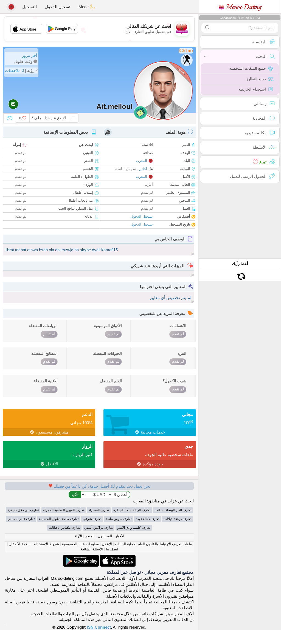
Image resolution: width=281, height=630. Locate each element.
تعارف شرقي (92, 519)
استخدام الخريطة (252, 89)
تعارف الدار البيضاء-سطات (173, 510)
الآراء (78, 536)
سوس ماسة (125, 168)
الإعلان (107, 544)
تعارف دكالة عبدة (147, 519)
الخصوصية (69, 544)
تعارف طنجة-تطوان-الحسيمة (58, 519)
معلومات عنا (89, 544)
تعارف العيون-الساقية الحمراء (63, 510)
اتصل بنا (112, 549)
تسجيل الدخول (57, 6)
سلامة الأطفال (19, 544)
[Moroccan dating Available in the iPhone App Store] (117, 557)
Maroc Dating (242, 7)
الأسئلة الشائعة (91, 549)
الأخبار (119, 536)
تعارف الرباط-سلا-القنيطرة (131, 510)
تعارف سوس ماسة (118, 519)
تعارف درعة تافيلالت (177, 519)
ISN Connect (99, 627)
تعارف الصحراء (98, 510)
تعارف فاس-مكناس (21, 519)
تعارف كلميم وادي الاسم (133, 528)
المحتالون (105, 536)
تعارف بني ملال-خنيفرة (23, 510)
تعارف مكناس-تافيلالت (64, 528)
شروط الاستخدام (46, 544)
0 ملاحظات (14, 70)
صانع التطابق (256, 79)
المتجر (90, 536)
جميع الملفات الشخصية (247, 68)
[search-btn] (207, 28)
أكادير (143, 169)
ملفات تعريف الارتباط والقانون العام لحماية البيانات (153, 544)
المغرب (141, 161)
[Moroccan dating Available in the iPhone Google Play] (81, 557)
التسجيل (29, 6)
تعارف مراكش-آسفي (98, 528)
